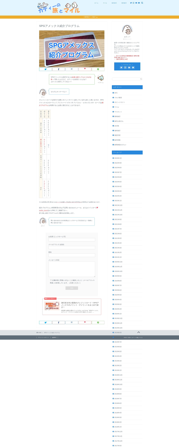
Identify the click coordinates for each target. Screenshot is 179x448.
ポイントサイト (119, 102)
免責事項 (54, 337)
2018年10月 (118, 384)
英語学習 (117, 135)
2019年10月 (118, 328)
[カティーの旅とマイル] (58, 12)
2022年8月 (118, 167)
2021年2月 (118, 252)
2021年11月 (118, 210)
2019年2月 (118, 365)
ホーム (96, 3)
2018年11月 (118, 379)
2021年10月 (118, 214)
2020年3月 (118, 304)
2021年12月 (118, 205)
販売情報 (117, 140)
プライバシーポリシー (43, 337)
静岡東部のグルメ (120, 145)
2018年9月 (118, 389)
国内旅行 (124, 3)
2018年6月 (118, 403)
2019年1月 (118, 370)
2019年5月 (118, 351)
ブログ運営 (118, 97)
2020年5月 (118, 295)
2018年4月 (118, 412)
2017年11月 (118, 436)
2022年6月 (118, 177)
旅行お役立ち (118, 121)
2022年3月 (118, 191)
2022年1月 (118, 200)
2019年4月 (118, 356)
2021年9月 (118, 219)
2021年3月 (118, 248)
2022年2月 (118, 196)
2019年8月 (118, 337)
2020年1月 (118, 314)
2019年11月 (118, 323)
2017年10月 (118, 441)
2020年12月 (118, 262)
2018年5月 (118, 408)
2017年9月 (118, 445)
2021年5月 (118, 238)
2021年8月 (118, 224)
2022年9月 (118, 163)
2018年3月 (118, 417)
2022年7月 (118, 172)
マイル (105, 3)
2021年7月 (118, 229)
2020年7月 (118, 285)
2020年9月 (118, 276)
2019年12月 (118, 318)
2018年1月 (118, 427)
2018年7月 (118, 398)
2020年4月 (118, 299)
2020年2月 (118, 309)
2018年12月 (118, 375)
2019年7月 (118, 342)
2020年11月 (118, 266)
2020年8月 (118, 281)
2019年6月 (118, 346)
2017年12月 (118, 431)
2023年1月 (118, 158)
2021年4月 (118, 243)
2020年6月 (118, 290)
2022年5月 (118, 181)
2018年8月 (118, 394)
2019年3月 (118, 361)
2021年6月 (118, 233)
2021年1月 (118, 257)
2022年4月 (118, 186)
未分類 (116, 126)
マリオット (118, 112)
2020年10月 (118, 271)
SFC (116, 93)
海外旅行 (114, 3)
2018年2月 (118, 422)
